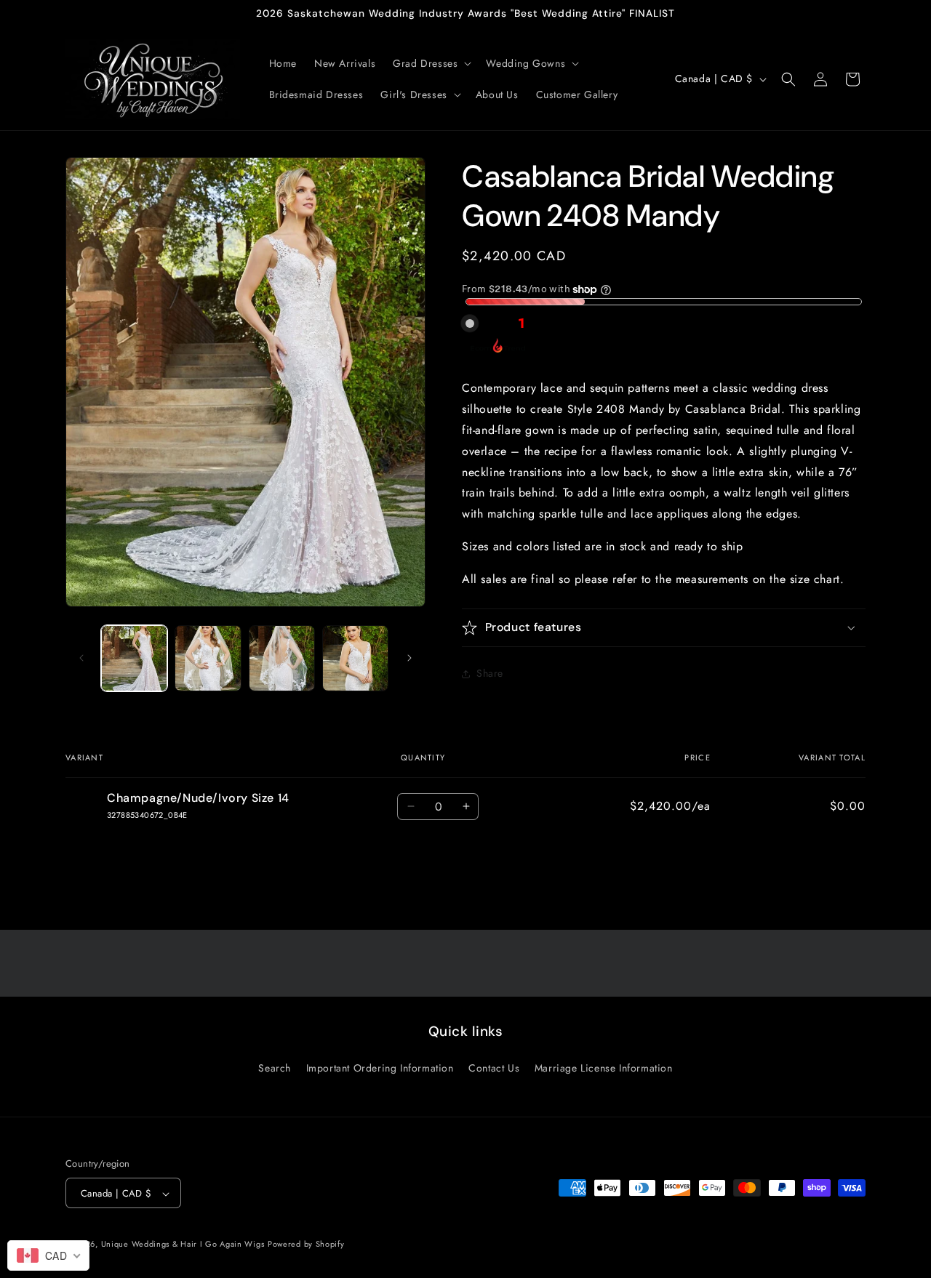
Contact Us (493, 1067)
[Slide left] (81, 658)
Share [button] (489, 673)
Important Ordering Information (380, 1067)
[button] (430, 63)
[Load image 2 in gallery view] (208, 658)
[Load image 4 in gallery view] (355, 658)
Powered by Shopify (306, 1244)
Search (274, 1067)
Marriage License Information (604, 1067)
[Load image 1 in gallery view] (134, 658)
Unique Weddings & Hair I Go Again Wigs (183, 1244)
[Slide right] (409, 658)
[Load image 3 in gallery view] (282, 658)
